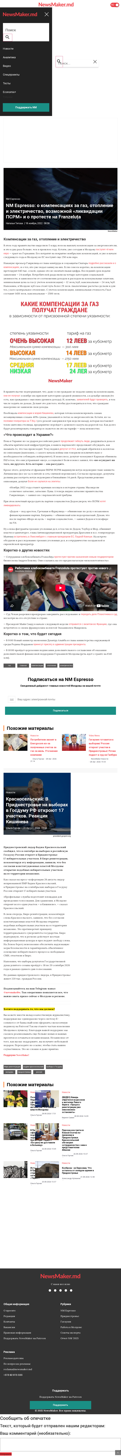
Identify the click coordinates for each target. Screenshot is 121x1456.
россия (39, 1072)
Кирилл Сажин (68, 1118)
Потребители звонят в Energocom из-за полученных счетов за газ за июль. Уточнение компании (44, 747)
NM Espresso (13, 199)
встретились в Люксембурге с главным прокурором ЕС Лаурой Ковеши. (53, 536)
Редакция (9, 1316)
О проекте (10, 1310)
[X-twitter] (55, 1290)
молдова (9, 1072)
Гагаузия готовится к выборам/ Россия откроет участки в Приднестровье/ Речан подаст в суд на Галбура (103, 747)
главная (23, 665)
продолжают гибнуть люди (75, 441)
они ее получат (12, 395)
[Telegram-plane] (71, 1290)
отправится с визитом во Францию (88, 624)
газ (9, 665)
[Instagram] (60, 1290)
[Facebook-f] (50, 1290)
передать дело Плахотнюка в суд (99, 614)
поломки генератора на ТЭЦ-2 (20, 420)
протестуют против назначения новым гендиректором (83, 556)
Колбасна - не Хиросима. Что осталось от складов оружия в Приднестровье (78, 1170)
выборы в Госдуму (54, 1067)
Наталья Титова (14, 223)
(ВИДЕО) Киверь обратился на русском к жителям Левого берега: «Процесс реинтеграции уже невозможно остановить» (73, 1104)
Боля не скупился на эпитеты (44, 481)
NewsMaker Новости (99, 759)
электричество (66, 665)
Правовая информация (17, 1332)
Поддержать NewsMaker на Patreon (25, 1338)
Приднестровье (69, 1316)
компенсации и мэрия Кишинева (35, 413)
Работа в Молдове (71, 1327)
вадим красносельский (33, 1067)
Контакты (9, 1321)
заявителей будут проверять (92, 399)
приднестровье (24, 1072)
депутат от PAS (67, 448)
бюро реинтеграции (12, 1067)
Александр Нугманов (71, 1178)
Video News (94, 735)
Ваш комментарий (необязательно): (35, 1433)
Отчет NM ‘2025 (69, 1338)
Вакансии (9, 1327)
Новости (34, 735)
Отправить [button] (6, 1454)
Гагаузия (65, 1321)
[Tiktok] (66, 1290)
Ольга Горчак (38, 759)
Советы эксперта (70, 1332)
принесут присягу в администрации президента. (59, 644)
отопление (51, 665)
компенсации (37, 665)
